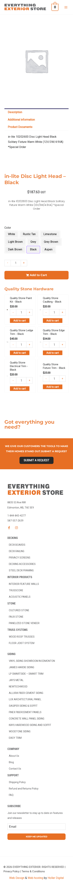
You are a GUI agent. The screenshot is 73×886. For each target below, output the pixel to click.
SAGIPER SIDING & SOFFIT (23, 705)
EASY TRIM (15, 737)
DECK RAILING (16, 551)
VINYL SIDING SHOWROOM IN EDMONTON (32, 660)
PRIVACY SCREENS (19, 557)
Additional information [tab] (21, 119)
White (11, 234)
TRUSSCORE (16, 590)
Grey (33, 241)
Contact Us (15, 768)
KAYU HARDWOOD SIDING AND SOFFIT (30, 725)
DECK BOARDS (17, 544)
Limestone (50, 234)
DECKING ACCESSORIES (22, 564)
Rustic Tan (29, 234)
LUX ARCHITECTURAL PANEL (25, 699)
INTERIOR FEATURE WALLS (24, 584)
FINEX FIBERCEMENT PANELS (25, 712)
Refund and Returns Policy (23, 788)
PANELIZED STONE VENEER (24, 623)
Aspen (48, 249)
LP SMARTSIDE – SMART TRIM (26, 673)
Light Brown (15, 241)
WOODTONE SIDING (19, 731)
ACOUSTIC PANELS (19, 596)
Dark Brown (15, 249)
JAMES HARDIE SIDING (21, 667)
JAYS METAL (16, 680)
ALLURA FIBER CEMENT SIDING (26, 693)
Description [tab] (15, 112)
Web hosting (35, 878)
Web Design (16, 878)
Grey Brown (51, 241)
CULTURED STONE (19, 610)
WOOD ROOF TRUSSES (22, 636)
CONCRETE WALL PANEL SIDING (26, 718)
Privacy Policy (11, 871)
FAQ (11, 795)
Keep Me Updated (36, 836)
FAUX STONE (16, 616)
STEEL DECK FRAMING (21, 570)
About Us (14, 755)
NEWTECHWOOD (18, 686)
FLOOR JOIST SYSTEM (21, 643)
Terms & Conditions (33, 871)
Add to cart (19, 320)
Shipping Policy (17, 782)
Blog (11, 762)
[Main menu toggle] (65, 7)
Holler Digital (56, 878)
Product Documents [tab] (20, 127)
